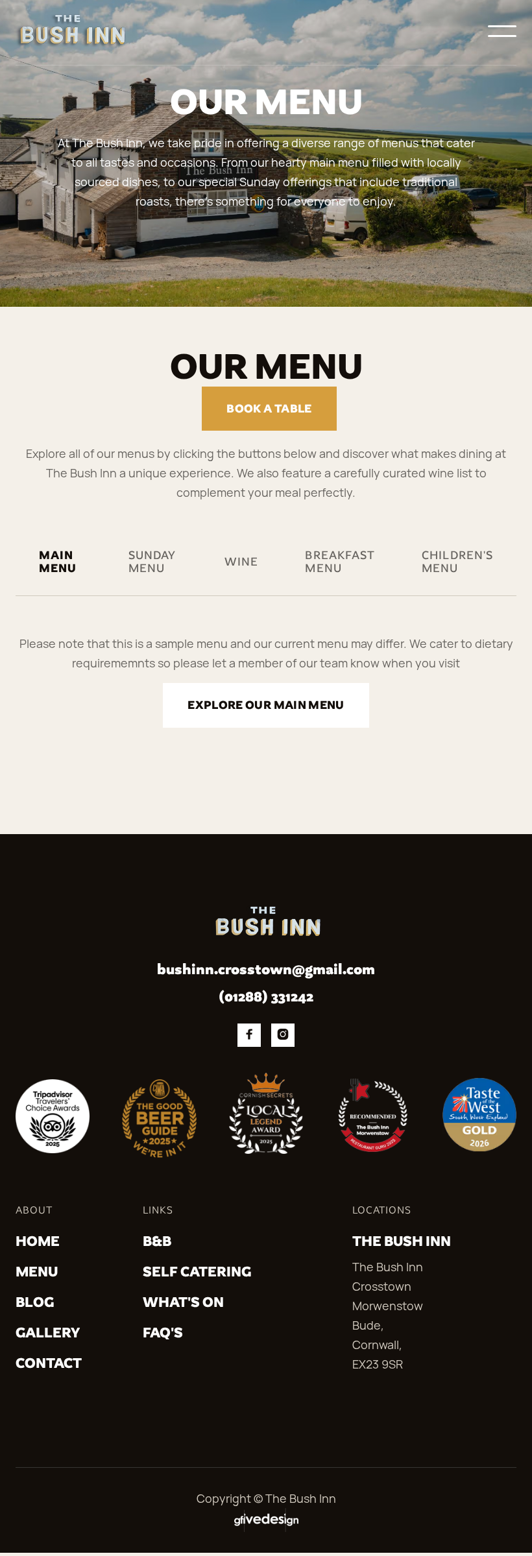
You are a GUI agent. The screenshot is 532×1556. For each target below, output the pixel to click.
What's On (183, 1302)
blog (35, 1302)
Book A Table (268, 408)
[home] (70, 30)
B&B (157, 1241)
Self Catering (197, 1271)
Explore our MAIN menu (266, 704)
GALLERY (48, 1332)
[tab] (60, 572)
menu (37, 1271)
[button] (502, 31)
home (38, 1241)
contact (49, 1363)
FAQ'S (163, 1332)
